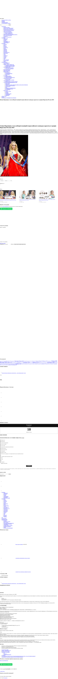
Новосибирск (6, 53)
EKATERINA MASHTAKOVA (8, 33)
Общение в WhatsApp (7, 208)
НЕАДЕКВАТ (7, 74)
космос (10, 363)
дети (43, 362)
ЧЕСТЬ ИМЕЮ (7, 72)
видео (36, 362)
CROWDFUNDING (5, 22)
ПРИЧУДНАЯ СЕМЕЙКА (9, 67)
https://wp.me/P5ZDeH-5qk (4, 660)
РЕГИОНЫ (3, 498)
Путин (54, 361)
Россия (3, 362)
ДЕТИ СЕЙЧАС (6, 63)
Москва (45, 361)
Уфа (4, 514)
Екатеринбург (6, 47)
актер (31, 362)
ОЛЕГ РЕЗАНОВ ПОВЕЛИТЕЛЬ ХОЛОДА (10, 34)
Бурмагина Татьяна (7, 27)
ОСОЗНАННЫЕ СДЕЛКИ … (6, 23)
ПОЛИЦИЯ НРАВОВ (8, 73)
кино (2, 363)
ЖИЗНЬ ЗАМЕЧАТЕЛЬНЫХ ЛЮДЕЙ (11, 81)
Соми (2, 459)
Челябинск (5, 49)
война (40, 362)
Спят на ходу (3, 445)
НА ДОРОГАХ (7, 89)
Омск (4, 513)
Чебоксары (5, 511)
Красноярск (5, 51)
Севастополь (6, 55)
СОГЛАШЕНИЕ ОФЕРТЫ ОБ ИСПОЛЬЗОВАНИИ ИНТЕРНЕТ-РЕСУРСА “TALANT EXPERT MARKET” (19, 656)
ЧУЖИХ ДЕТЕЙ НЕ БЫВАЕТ (10, 85)
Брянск (5, 45)
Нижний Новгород (7, 52)
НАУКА (5, 40)
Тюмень (5, 58)
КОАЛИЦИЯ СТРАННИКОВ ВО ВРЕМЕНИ (9, 97)
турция (10, 364)
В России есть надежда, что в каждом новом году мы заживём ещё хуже (12, 453)
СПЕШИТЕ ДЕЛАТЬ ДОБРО (10, 65)
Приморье (5, 44)
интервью (51, 362)
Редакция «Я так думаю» (6, 651)
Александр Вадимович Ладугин (9, 30)
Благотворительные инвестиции (9, 523)
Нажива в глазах (3, 452)
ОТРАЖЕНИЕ (7, 94)
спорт (47, 363)
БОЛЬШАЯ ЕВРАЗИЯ (7, 526)
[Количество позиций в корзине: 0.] (1, 375)
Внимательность (3, 448)
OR (2, 517)
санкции (43, 363)
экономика (14, 364)
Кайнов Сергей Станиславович (8, 28)
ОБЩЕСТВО (6, 38)
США (9, 362)
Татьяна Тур (5, 36)
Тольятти (5, 56)
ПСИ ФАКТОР (7, 86)
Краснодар (5, 50)
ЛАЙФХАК (7, 95)
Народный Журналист (7, 69)
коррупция (6, 363)
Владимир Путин (19, 361)
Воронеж (5, 46)
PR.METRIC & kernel (7, 521)
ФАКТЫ (6, 92)
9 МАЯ (5, 527)
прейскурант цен (4, 519)
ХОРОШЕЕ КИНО (8, 93)
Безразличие (3, 441)
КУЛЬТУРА (5, 39)
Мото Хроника (7, 79)
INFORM (3, 20)
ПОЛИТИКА (6, 497)
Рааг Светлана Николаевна (8, 35)
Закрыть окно (2, 671)
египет (45, 362)
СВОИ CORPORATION (7, 654)
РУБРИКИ (3, 492)
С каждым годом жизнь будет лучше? (7, 456)
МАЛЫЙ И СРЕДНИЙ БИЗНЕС (10, 88)
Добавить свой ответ (4, 463)
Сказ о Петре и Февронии (9, 68)
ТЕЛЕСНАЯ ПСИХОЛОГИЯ (10, 77)
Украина (26, 362)
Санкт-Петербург (6, 59)
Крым (41, 361)
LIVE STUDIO (4, 96)
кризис (13, 363)
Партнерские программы (6, 652)
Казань (5, 48)
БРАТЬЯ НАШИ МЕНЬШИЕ (9, 66)
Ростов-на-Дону (6, 60)
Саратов (5, 57)
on (1, 460)
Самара (5, 512)
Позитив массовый (4, 449)
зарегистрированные (5, 206)
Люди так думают (8, 91)
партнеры (5, 653)
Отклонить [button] (5, 677)
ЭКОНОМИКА (6, 42)
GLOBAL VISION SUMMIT (8, 525)
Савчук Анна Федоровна (7, 31)
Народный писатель (7, 70)
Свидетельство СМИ (5, 649)
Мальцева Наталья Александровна (9, 29)
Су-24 (22, 362)
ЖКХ (6, 87)
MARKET (3, 21)
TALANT (5, 520)
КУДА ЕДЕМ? (7, 83)
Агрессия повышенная (4, 442)
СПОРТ (5, 495)
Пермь (5, 61)
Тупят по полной (3, 444)
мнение (18, 363)
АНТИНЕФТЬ (6, 524)
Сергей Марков (14, 362)
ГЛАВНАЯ (3, 655)
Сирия (18, 362)
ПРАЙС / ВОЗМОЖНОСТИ (6, 650)
